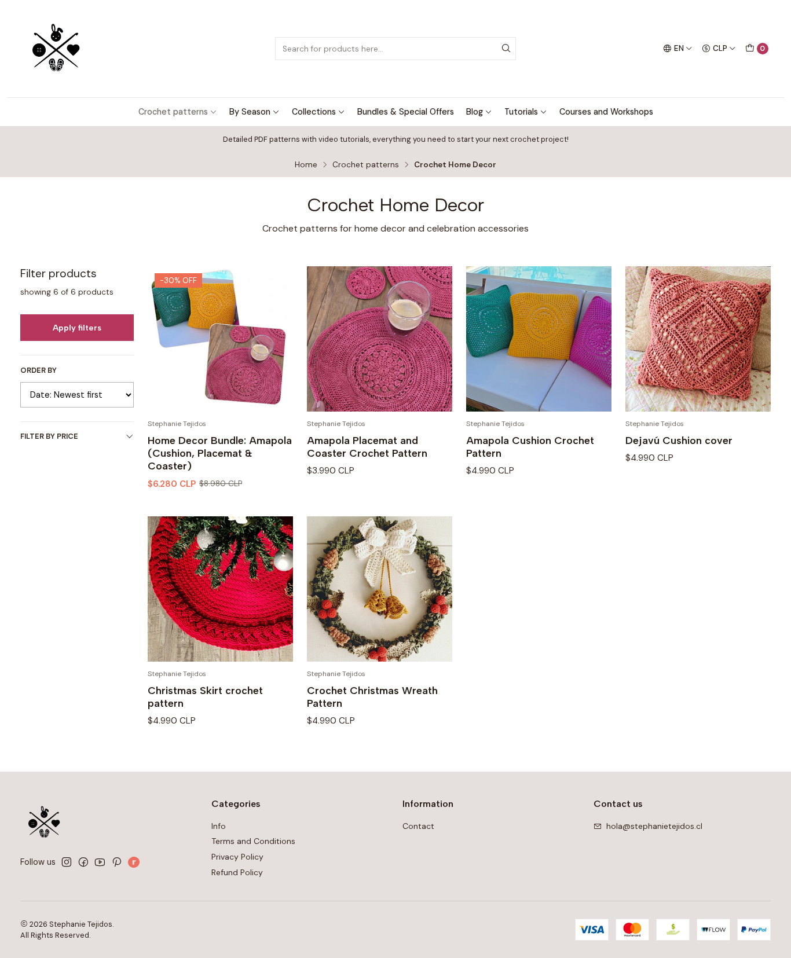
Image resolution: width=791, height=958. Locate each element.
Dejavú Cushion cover (679, 440)
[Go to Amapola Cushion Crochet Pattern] (538, 339)
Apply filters (77, 327)
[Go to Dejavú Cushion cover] (698, 339)
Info (218, 826)
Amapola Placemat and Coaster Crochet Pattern (367, 446)
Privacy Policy (237, 856)
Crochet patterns (173, 112)
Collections (314, 112)
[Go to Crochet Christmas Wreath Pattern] (379, 589)
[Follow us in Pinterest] (117, 862)
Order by (38, 370)
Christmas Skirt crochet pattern (205, 696)
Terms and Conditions (253, 841)
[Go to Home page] (55, 48)
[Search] (506, 48)
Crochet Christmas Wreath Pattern (372, 696)
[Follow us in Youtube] (99, 862)
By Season (249, 112)
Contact (418, 826)
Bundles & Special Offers (405, 112)
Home (306, 165)
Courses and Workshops (606, 112)
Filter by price (49, 436)
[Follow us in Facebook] (83, 862)
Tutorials (521, 112)
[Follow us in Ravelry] (134, 862)
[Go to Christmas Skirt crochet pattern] (220, 589)
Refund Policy (237, 872)
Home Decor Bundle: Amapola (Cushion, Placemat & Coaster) (220, 453)
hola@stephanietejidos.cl (654, 826)
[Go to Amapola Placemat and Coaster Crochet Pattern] (379, 339)
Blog (474, 112)
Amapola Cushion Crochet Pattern (530, 446)
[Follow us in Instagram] (66, 862)
